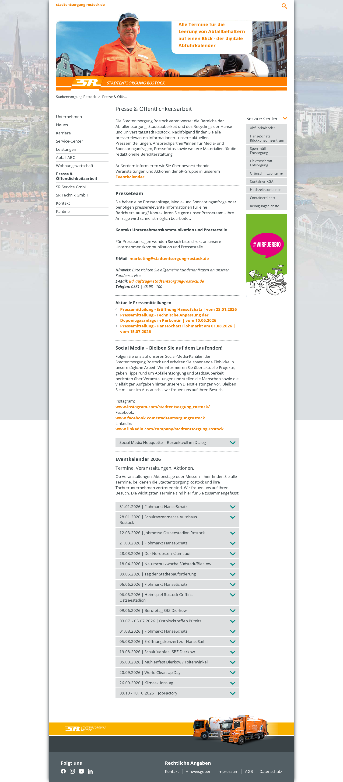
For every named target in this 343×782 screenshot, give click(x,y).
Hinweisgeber (198, 771)
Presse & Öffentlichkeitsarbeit (76, 176)
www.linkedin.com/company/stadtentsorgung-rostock (170, 428)
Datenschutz (270, 771)
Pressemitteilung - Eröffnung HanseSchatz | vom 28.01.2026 (178, 309)
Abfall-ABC (65, 157)
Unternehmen (69, 116)
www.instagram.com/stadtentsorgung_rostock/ (163, 406)
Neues (62, 124)
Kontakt (63, 203)
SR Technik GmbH (72, 195)
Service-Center (69, 141)
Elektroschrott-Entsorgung (261, 162)
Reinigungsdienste (264, 205)
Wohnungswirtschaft (74, 165)
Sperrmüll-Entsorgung (259, 150)
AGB (249, 771)
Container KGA (261, 181)
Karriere (63, 133)
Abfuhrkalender (262, 128)
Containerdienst (262, 197)
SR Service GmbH (72, 186)
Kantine (63, 211)
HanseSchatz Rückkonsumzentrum (267, 138)
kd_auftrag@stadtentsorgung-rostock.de (166, 281)
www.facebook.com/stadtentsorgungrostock (160, 418)
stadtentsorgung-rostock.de (80, 4)
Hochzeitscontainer (265, 189)
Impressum (227, 771)
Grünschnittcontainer (267, 173)
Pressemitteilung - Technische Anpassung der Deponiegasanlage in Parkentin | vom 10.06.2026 (168, 317)
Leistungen (66, 149)
